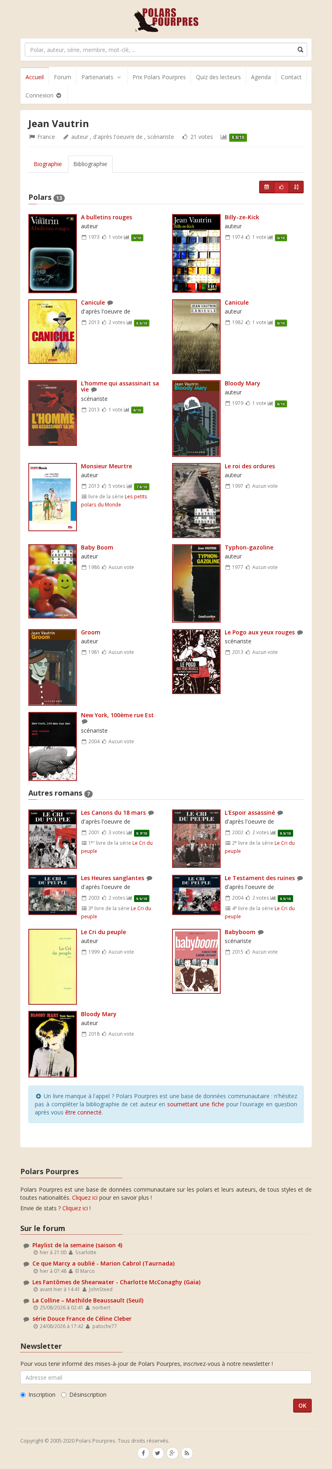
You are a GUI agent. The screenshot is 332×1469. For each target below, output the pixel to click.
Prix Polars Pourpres (159, 77)
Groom (90, 632)
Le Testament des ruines (260, 878)
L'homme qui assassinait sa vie (120, 386)
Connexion (40, 95)
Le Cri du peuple (103, 932)
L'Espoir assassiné (250, 812)
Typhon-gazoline (249, 547)
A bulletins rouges (106, 217)
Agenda (261, 77)
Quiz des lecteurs (218, 77)
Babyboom (240, 932)
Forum (62, 77)
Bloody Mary (242, 383)
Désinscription (87, 1394)
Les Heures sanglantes (112, 878)
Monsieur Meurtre (106, 466)
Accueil (35, 77)
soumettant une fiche (195, 1104)
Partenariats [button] (97, 77)
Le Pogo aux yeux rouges (260, 632)
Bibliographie (90, 164)
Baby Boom (97, 547)
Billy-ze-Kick (242, 217)
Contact (291, 77)
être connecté (83, 1112)
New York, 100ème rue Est (117, 715)
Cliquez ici (85, 1197)
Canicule (93, 302)
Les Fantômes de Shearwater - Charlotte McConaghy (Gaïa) (116, 1282)
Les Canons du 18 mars (113, 812)
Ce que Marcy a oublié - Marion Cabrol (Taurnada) (103, 1263)
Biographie (48, 164)
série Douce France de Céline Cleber (82, 1318)
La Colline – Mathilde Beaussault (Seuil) (87, 1300)
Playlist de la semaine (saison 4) (77, 1245)
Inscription (41, 1394)
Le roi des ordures (250, 466)
